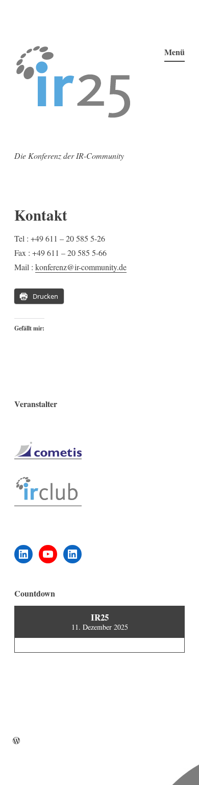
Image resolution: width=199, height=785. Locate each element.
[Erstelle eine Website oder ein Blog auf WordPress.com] (16, 741)
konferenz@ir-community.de (81, 266)
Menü (174, 52)
